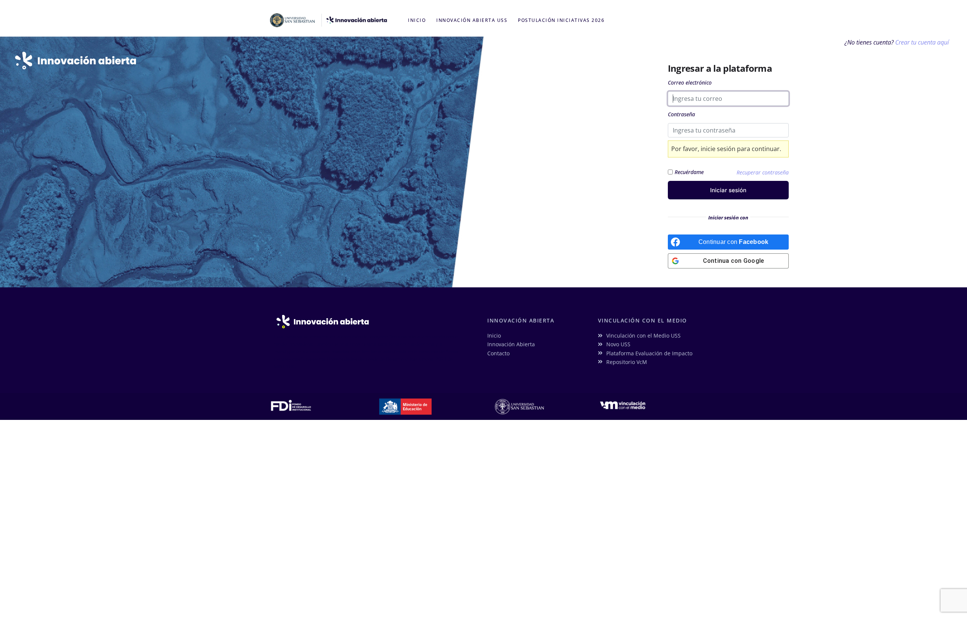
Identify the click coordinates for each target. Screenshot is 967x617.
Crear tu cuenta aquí (922, 42)
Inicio (417, 20)
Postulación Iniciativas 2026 (561, 20)
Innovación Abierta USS (471, 20)
